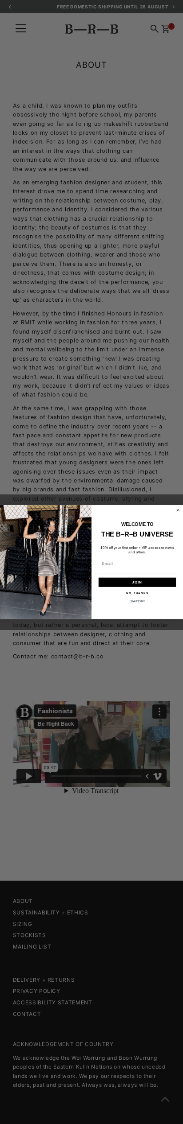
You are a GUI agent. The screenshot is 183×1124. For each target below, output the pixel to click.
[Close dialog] (178, 510)
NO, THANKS (137, 593)
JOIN (137, 582)
